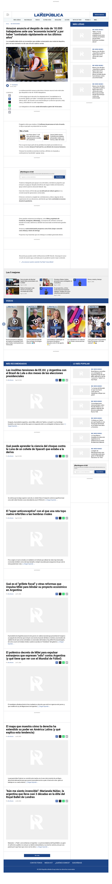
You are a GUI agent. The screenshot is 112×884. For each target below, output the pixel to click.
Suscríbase (77, 863)
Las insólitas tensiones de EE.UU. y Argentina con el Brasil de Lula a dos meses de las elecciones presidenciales (36, 373)
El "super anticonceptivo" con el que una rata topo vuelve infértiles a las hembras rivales (36, 513)
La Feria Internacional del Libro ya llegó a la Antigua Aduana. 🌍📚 (34, 341)
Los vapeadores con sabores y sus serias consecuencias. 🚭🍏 (76, 341)
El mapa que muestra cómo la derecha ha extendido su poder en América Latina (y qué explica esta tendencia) (33, 729)
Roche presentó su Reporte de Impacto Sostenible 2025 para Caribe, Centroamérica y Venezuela (14, 342)
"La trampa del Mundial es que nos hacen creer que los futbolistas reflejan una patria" (98, 391)
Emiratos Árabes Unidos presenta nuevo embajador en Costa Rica (63, 281)
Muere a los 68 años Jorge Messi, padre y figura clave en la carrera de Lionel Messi (98, 55)
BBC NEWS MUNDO (15, 23)
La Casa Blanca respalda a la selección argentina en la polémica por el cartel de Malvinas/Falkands (98, 439)
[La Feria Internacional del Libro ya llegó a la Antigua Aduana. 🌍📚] (35, 322)
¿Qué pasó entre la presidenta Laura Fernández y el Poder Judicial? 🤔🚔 (97, 341)
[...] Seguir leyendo (50, 500)
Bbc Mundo (15, 84)
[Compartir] (9, 112)
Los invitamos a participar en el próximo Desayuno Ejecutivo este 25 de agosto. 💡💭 (55, 342)
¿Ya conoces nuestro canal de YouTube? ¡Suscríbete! (37, 262)
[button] (99, 14)
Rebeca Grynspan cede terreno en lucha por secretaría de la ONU (27, 289)
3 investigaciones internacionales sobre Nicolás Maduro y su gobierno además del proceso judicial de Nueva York (97, 408)
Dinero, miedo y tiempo (95, 279)
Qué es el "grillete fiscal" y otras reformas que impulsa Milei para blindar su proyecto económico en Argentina (36, 587)
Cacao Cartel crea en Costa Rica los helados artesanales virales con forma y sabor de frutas (57, 137)
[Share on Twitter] (9, 102)
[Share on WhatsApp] (9, 105)
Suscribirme (59, 177)
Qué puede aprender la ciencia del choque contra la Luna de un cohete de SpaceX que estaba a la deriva (36, 449)
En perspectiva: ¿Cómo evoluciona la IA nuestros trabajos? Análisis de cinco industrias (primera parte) (62, 290)
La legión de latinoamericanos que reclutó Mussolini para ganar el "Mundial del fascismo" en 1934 (97, 454)
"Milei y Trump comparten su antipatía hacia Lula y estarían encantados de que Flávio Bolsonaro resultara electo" (98, 37)
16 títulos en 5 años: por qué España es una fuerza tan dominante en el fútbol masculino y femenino (98, 424)
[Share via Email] (9, 109)
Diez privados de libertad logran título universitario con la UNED (29, 281)
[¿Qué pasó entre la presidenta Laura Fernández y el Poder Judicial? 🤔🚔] (97, 322)
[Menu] (8, 14)
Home (7, 23)
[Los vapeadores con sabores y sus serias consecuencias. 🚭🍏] (76, 322)
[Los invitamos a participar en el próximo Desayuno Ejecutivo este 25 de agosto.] (56, 322)
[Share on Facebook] (9, 99)
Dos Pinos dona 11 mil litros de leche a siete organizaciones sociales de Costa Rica (34, 137)
